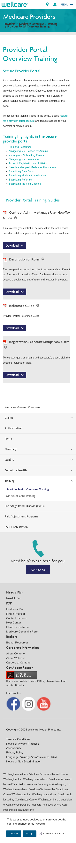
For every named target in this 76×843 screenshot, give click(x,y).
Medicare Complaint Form (22, 631)
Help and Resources (20, 146)
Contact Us (38, 569)
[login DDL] (55, 4)
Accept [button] (29, 833)
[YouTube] (44, 703)
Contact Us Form (16, 618)
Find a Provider (15, 613)
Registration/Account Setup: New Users (39, 341)
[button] (51, 833)
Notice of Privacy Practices (22, 743)
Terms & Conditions (18, 739)
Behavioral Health (16, 470)
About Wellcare (15, 658)
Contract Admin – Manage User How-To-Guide (36, 215)
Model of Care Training (20, 496)
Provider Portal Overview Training (28, 26)
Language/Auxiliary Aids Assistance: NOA (31, 757)
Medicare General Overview (22, 407)
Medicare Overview (31, 24)
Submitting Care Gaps (21, 171)
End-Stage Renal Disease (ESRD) (24, 506)
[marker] (47, 4)
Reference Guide (22, 305)
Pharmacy (11, 449)
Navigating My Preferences (24, 159)
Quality (9, 460)
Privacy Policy (14, 752)
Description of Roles (24, 259)
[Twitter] (29, 703)
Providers (9, 24)
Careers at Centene (18, 662)
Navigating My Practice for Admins (28, 151)
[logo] (15, 4)
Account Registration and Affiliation (28, 163)
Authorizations (14, 428)
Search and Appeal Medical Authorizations (32, 167)
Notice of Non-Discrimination (23, 761)
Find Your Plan (15, 609)
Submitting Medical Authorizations (28, 175)
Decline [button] (14, 833)
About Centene (15, 653)
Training (52, 24)
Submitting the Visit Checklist (25, 183)
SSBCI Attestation (16, 527)
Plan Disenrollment (17, 627)
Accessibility (13, 748)
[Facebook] (13, 703)
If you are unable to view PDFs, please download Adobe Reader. (36, 683)
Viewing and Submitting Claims (26, 155)
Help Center (13, 622)
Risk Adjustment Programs (21, 516)
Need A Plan (13, 598)
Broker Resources (17, 642)
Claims (9, 417)
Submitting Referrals (20, 179)
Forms (8, 438)
